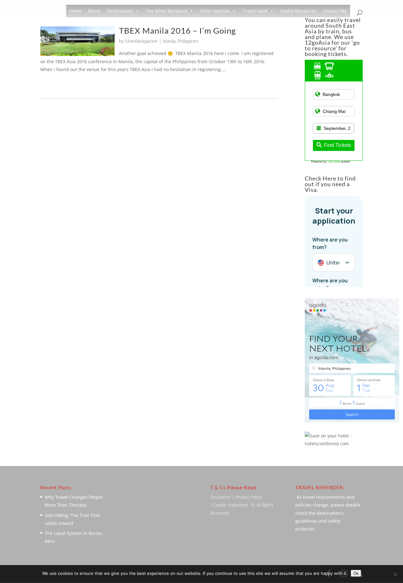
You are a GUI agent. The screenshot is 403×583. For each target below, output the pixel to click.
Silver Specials (215, 11)
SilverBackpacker (141, 41)
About (94, 11)
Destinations (120, 11)
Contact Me (335, 11)
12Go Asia (333, 161)
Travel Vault (255, 11)
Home (75, 11)
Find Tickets (337, 145)
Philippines (188, 41)
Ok (356, 573)
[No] (395, 574)
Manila (169, 41)
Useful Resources (298, 11)
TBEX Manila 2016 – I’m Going (177, 30)
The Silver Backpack (166, 11)
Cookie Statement (230, 505)
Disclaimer (220, 497)
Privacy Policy (248, 497)
